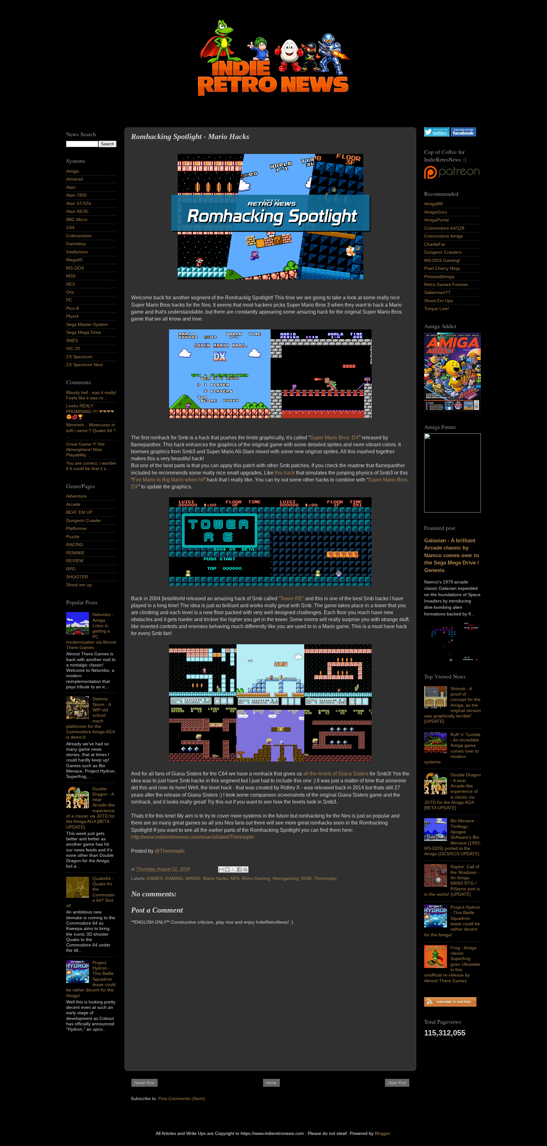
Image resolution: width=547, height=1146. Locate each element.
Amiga (72, 171)
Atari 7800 (76, 195)
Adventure (76, 496)
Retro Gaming (256, 878)
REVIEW (74, 560)
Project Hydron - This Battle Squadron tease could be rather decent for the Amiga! (452, 921)
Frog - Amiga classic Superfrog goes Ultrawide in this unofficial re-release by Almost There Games (452, 964)
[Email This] (221, 869)
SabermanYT (437, 292)
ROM (306, 878)
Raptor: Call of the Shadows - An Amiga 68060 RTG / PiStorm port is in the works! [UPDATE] (452, 880)
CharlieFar (434, 244)
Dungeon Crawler (83, 520)
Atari (70, 187)
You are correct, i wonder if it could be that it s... (91, 466)
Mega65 (74, 259)
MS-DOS (75, 268)
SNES (72, 340)
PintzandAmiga (439, 276)
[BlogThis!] (227, 869)
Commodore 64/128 (444, 228)
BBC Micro (76, 219)
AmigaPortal (436, 219)
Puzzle (72, 536)
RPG (71, 568)
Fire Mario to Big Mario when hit (168, 479)
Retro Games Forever (446, 284)
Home (271, 1083)
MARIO (193, 878)
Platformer (76, 528)
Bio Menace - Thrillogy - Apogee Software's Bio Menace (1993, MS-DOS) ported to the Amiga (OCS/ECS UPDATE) (452, 837)
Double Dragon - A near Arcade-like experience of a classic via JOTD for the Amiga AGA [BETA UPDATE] (452, 791)
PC (69, 299)
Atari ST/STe (78, 203)
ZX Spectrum (79, 356)
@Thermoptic (170, 851)
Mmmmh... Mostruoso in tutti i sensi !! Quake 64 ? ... (91, 430)
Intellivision (77, 251)
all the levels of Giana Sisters (335, 773)
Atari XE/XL (77, 211)
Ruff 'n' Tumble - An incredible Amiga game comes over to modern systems (452, 748)
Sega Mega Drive (83, 332)
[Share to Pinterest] (245, 869)
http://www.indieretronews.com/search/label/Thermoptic (193, 837)
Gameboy (76, 243)
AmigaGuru (435, 211)
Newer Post (144, 1083)
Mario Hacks (215, 878)
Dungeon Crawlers (443, 252)
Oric (70, 292)
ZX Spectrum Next (84, 364)
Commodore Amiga (443, 236)
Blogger (382, 1133)
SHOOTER (77, 576)
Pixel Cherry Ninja (442, 268)
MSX (71, 275)
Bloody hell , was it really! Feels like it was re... (91, 395)
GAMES (155, 878)
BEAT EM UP (79, 512)
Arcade (73, 504)
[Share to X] (233, 869)
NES (234, 878)
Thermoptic (325, 878)
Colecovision (78, 235)
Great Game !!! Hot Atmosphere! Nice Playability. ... (85, 450)
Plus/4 (72, 316)
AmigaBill (433, 203)
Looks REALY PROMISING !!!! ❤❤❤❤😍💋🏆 (90, 411)
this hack (285, 472)
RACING (74, 544)
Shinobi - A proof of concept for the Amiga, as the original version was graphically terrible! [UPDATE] (452, 705)
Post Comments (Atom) (181, 1098)
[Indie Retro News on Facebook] (463, 134)
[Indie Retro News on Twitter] (437, 134)
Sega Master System (87, 324)
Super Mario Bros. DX (334, 437)
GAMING (174, 878)
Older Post (397, 1083)
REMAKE (75, 552)
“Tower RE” (291, 598)
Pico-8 (72, 308)
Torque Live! (436, 308)
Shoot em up (79, 584)
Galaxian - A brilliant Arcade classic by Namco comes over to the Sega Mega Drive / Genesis (451, 555)
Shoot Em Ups (438, 300)
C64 (70, 227)
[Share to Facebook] (239, 869)
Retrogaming (286, 878)
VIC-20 (73, 348)
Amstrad (74, 178)
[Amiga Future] (452, 410)
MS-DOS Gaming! (442, 260)
